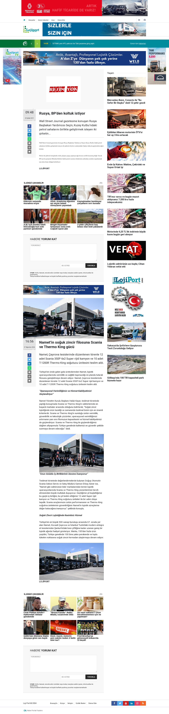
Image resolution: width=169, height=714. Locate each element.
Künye (62, 703)
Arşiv (53, 20)
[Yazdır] (29, 147)
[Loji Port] (31, 29)
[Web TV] (139, 20)
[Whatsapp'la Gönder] (29, 139)
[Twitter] (29, 130)
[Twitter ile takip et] (120, 703)
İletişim (70, 703)
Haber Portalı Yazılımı (35, 710)
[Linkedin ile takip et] (131, 703)
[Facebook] (29, 126)
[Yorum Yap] (29, 152)
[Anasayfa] (24, 20)
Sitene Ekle (61, 20)
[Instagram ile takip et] (137, 703)
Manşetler (32, 20)
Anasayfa (53, 703)
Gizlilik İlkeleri (81, 703)
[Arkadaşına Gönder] (29, 143)
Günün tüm (138, 43)
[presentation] (31, 43)
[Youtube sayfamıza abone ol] (126, 703)
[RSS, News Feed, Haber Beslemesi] (143, 703)
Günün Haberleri (43, 20)
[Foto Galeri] (144, 20)
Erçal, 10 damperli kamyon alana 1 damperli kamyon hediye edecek (79, 43)
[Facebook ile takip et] (114, 703)
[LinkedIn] (29, 135)
